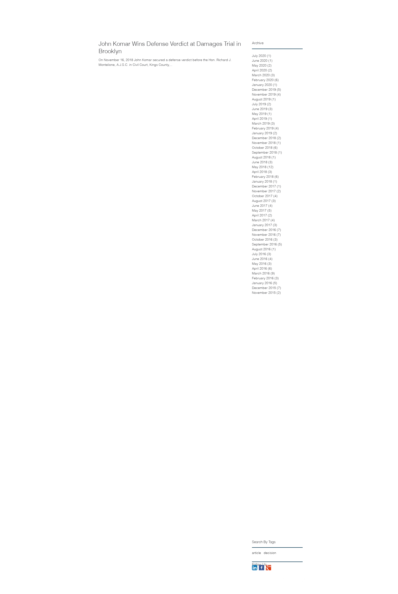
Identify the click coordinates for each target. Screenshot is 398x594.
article (256, 553)
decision (270, 553)
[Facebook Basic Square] (261, 567)
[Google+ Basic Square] (268, 567)
